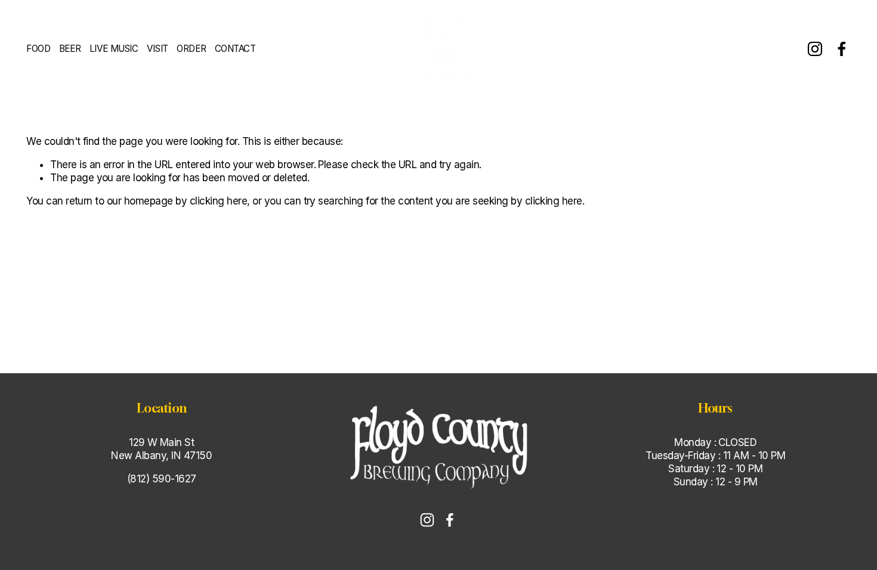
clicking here (218, 201)
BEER (70, 48)
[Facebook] (842, 49)
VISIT (157, 48)
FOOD (38, 48)
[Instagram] (815, 49)
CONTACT (235, 48)
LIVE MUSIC (113, 48)
